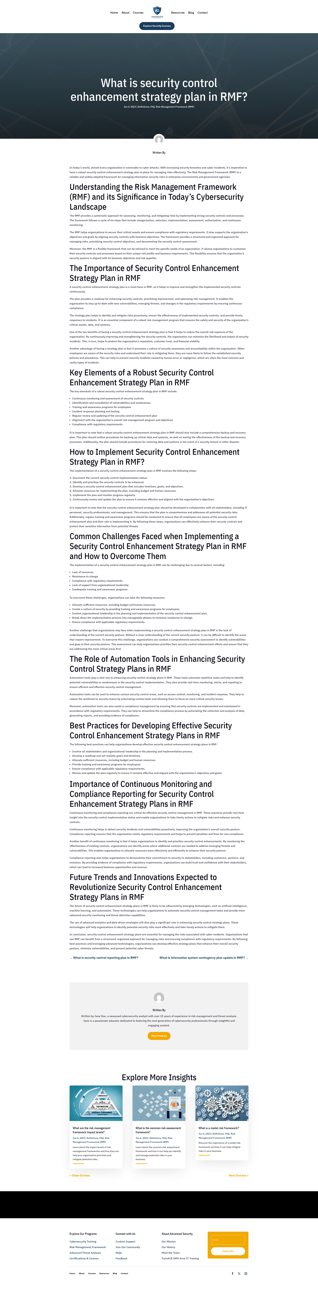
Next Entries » (238, 1175)
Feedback (121, 1258)
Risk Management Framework (88, 1247)
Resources (178, 12)
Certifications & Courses (84, 1258)
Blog (191, 12)
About (125, 12)
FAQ (152, 106)
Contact (203, 12)
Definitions (143, 106)
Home (114, 12)
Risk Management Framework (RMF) (175, 106)
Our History (168, 1247)
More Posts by (159, 1035)
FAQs (119, 1252)
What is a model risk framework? (219, 1128)
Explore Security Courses (157, 25)
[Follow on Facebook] (232, 1273)
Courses (138, 12)
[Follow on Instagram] (245, 1273)
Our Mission (169, 1241)
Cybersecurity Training (83, 1241)
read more (78, 1163)
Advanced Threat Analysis (85, 1252)
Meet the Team (171, 1252)
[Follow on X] (239, 1273)
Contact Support (125, 1241)
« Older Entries (80, 1175)
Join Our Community (128, 1247)
